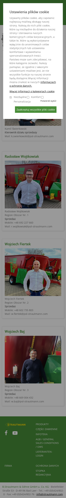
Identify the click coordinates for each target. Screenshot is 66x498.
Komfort (36, 97)
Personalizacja (22, 101)
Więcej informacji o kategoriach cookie (32, 91)
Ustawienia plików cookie (29, 12)
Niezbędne (20, 97)
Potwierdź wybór (48, 100)
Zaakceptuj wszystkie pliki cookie (36, 109)
